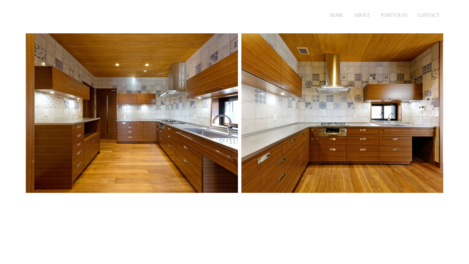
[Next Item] (431, 113)
